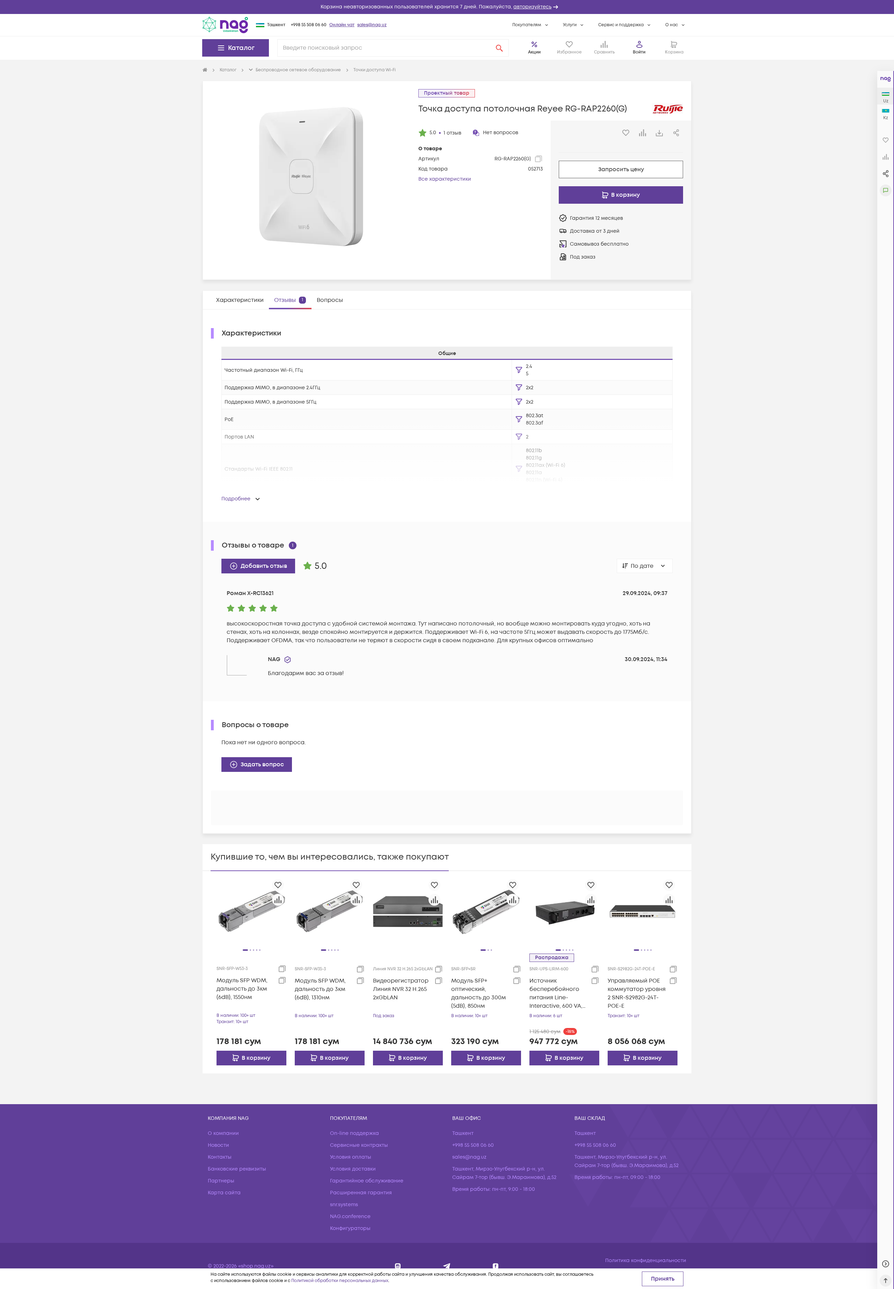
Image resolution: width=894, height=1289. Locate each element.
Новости (218, 1145)
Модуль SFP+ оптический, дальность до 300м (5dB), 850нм (478, 993)
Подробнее (235, 498)
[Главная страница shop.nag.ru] (205, 70)
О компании (223, 1133)
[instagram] (398, 1266)
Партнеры (221, 1181)
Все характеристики (444, 179)
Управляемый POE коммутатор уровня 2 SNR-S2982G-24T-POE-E (637, 993)
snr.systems (344, 1204)
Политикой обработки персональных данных (339, 1281)
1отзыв (452, 133)
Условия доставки (353, 1169)
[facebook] (495, 1266)
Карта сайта (224, 1192)
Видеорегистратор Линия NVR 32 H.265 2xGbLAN (400, 989)
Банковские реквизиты (237, 1169)
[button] (447, 7)
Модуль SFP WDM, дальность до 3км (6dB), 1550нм (242, 989)
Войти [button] (639, 52)
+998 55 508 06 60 (309, 25)
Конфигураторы (350, 1228)
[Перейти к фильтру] (519, 370)
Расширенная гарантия (361, 1192)
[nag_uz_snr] (446, 1266)
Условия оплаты (350, 1157)
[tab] (240, 300)
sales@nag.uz (372, 25)
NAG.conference (350, 1216)
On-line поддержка (354, 1133)
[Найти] (499, 48)
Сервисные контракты (359, 1145)
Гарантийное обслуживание (366, 1181)
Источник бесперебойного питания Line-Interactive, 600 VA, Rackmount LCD (555, 993)
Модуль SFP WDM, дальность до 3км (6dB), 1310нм (320, 989)
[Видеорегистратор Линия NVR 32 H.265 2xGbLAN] (408, 911)
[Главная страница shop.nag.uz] (225, 25)
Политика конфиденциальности (645, 1260)
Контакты (220, 1157)
